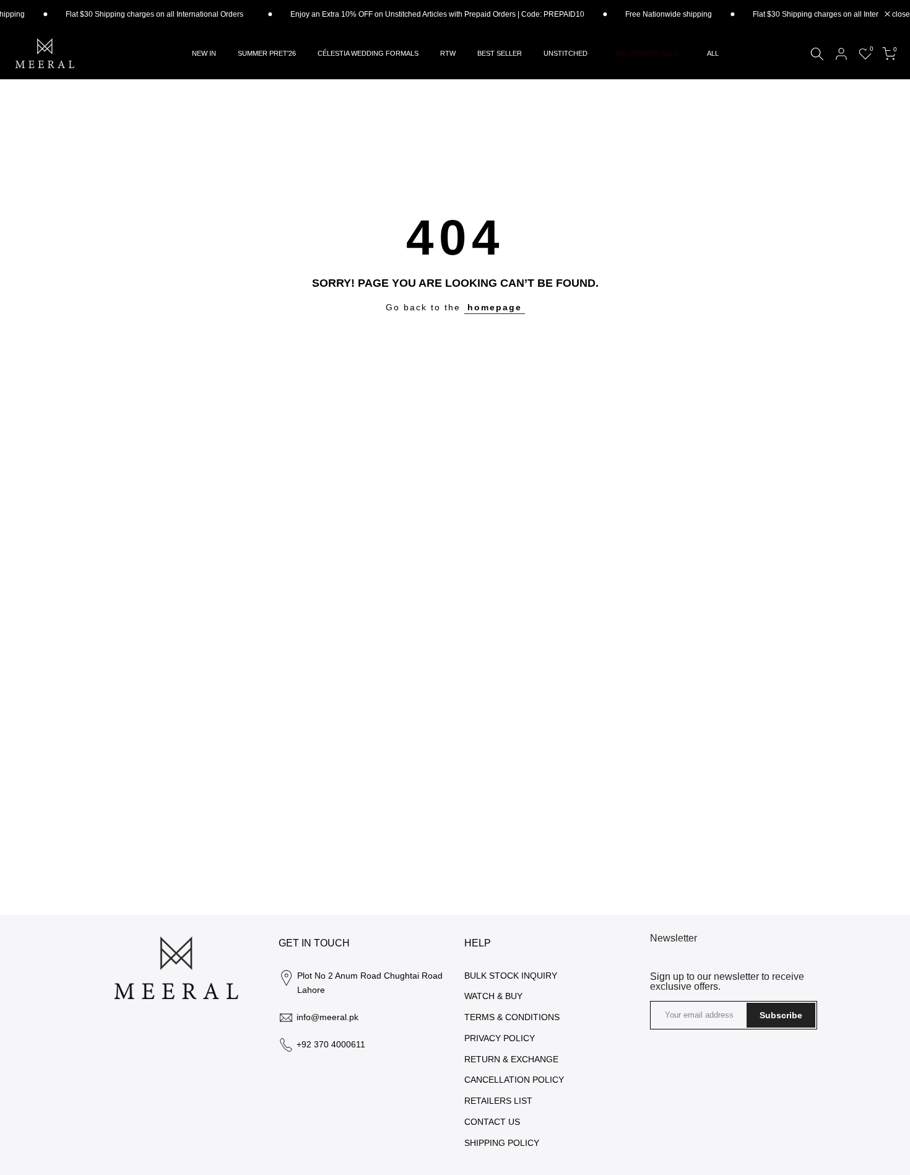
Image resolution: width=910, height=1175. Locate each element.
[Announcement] (413, 14)
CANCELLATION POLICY (514, 1080)
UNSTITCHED (565, 53)
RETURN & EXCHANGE (511, 1059)
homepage (494, 307)
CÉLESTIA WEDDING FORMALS (368, 53)
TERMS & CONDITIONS (512, 1017)
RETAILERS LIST (498, 1101)
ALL (713, 53)
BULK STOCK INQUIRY (510, 976)
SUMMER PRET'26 (267, 53)
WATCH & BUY (493, 996)
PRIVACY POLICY (499, 1038)
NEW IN (204, 53)
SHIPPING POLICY (501, 1143)
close (900, 14)
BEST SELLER (499, 53)
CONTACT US (492, 1122)
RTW (448, 53)
